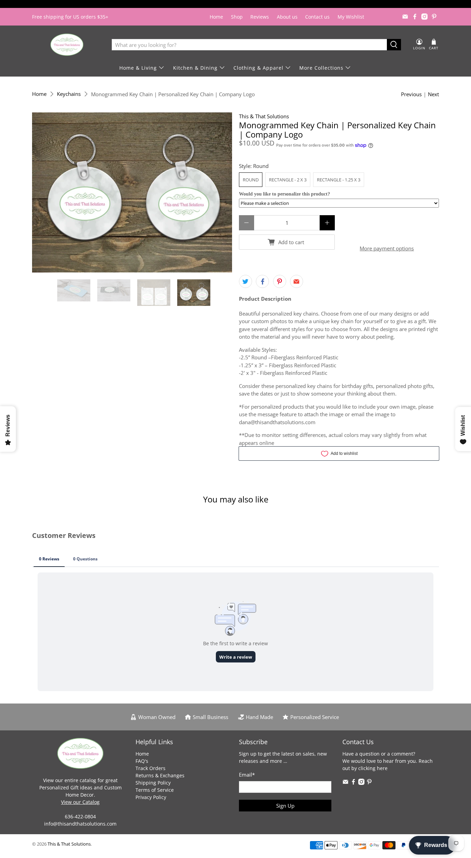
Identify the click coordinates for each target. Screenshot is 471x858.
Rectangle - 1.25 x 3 (338, 180)
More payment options (387, 248)
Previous (411, 94)
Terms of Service (155, 790)
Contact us (317, 16)
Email (247, 774)
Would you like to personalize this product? (284, 194)
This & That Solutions (264, 116)
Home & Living (138, 67)
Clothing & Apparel (258, 67)
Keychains (69, 94)
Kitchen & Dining (195, 67)
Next (433, 94)
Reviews (259, 16)
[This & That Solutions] (66, 44)
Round (251, 180)
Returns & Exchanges (160, 775)
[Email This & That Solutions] (405, 16)
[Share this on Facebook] (262, 281)
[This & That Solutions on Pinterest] (434, 16)
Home (216, 16)
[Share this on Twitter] (245, 281)
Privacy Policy (151, 797)
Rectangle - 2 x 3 (288, 180)
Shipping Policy (153, 782)
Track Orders (151, 768)
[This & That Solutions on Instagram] (424, 16)
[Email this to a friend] (296, 281)
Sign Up (285, 805)
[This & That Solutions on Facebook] (415, 16)
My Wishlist (351, 16)
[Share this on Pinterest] (279, 281)
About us (287, 16)
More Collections (321, 67)
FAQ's (142, 761)
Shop (237, 16)
